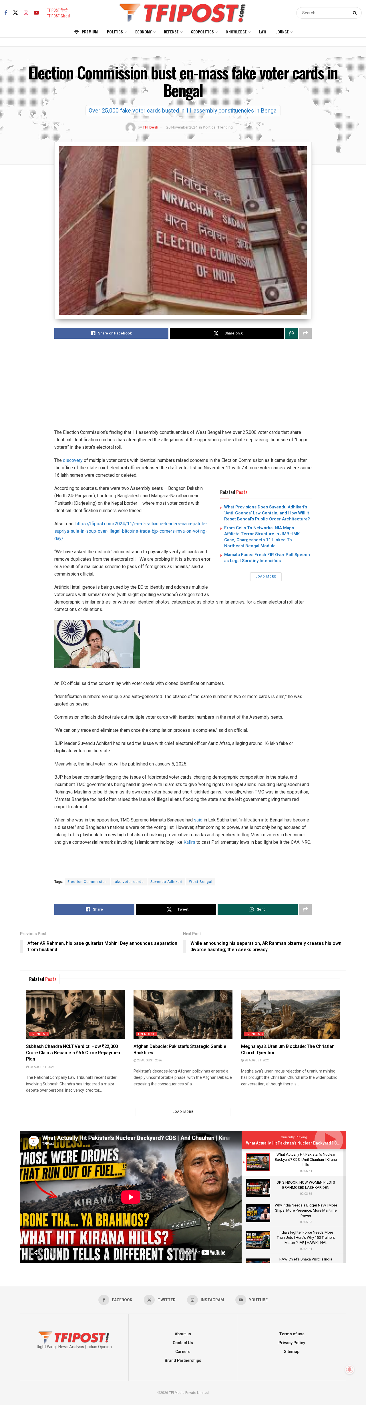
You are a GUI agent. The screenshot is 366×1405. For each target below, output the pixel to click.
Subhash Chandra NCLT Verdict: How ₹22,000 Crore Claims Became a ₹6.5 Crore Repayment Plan (74, 1053)
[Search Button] (356, 13)
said (198, 820)
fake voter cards (129, 881)
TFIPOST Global (58, 16)
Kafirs (189, 842)
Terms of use (292, 1334)
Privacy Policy (292, 1343)
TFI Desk (150, 127)
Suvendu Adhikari (166, 881)
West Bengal (200, 881)
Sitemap (291, 1352)
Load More (266, 576)
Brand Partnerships (183, 1361)
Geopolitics (202, 32)
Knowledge (236, 32)
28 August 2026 (41, 1067)
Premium (90, 32)
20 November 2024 (181, 127)
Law (262, 32)
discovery (73, 460)
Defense (171, 32)
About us (183, 1334)
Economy (143, 32)
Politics (115, 32)
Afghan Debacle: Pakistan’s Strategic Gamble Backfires (180, 1049)
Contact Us (183, 1343)
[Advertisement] (183, 389)
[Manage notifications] (349, 1369)
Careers (182, 1352)
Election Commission (87, 881)
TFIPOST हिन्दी (57, 10)
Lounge (282, 32)
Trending (225, 127)
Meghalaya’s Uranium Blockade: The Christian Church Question (287, 1049)
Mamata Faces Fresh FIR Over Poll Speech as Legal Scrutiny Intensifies (267, 558)
